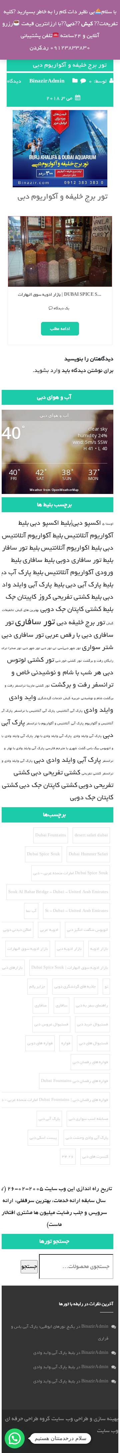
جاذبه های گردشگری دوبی (75, 986)
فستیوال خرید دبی (92, 1024)
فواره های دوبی (39, 1043)
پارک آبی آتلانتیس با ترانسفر (34, 710)
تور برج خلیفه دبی (81, 622)
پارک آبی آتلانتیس (70, 710)
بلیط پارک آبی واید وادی (54, 1352)
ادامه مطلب (60, 328)
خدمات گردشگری (50, 698)
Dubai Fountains (50, 835)
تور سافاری (35, 621)
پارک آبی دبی (49, 1119)
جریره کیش (71, 698)
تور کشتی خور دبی (68, 660)
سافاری (61, 1005)
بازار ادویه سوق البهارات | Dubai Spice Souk (62, 295)
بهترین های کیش (27, 610)
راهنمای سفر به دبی (92, 1005)
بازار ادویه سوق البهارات (27, 948)
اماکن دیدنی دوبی (17, 930)
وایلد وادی (98, 709)
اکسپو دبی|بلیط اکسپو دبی (65, 522)
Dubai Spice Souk (43, 854)
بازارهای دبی (12, 967)
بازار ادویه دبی (69, 948)
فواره (65, 1043)
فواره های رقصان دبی (90, 1062)
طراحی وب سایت (69, 1418)
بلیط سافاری (38, 560)
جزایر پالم (37, 986)
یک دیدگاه (61, 308)
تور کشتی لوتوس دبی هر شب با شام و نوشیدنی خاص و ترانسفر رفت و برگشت (60, 672)
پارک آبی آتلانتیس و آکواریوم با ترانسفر (55, 723)
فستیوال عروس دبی (51, 1024)
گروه (44, 1418)
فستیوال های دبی (93, 1043)
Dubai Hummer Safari (88, 854)
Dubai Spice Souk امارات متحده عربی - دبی (70, 873)
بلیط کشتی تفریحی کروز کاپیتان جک (54, 596)
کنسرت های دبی (95, 1156)
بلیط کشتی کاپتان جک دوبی (76, 609)
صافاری (41, 1005)
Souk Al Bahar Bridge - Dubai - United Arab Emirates (58, 892)
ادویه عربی (49, 930)
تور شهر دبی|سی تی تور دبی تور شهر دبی (52, 648)
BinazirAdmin (46, 81)
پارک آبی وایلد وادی (87, 736)
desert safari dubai (91, 835)
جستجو (29, 1266)
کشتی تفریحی (91, 773)
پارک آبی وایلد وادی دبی (67, 760)
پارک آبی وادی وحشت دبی (87, 1137)
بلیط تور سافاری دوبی (84, 560)
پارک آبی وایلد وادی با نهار (53, 736)
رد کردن (39, 47)
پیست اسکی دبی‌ (43, 1137)
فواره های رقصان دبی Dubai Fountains (74, 1081)
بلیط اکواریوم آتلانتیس (71, 547)
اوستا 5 (107, 523)
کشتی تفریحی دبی (55, 772)
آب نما (31, 911)
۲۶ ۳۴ (68, 1156)
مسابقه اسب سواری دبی (88, 1119)
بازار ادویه (99, 948)
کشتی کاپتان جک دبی (48, 785)
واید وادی (22, 697)
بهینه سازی (106, 1418)
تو (106, 986)
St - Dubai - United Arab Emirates (76, 911)
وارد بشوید (47, 370)
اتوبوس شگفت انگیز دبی (87, 930)
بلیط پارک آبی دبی (89, 584)
